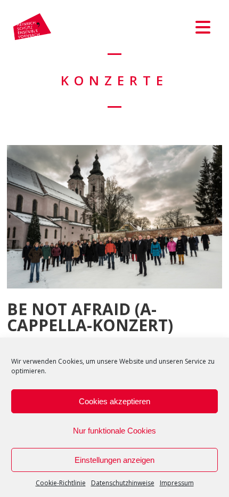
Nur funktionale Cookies (114, 430)
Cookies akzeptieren (114, 401)
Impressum (177, 482)
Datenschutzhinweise (122, 482)
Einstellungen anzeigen (114, 459)
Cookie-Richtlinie (61, 482)
